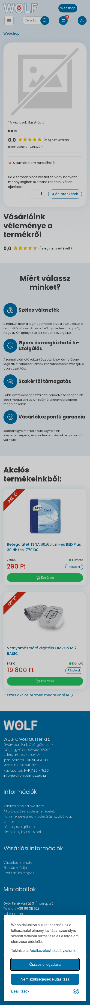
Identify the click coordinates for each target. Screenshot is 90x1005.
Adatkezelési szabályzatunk (52, 950)
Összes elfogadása (45, 964)
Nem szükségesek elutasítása (45, 979)
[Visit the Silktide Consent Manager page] (76, 991)
